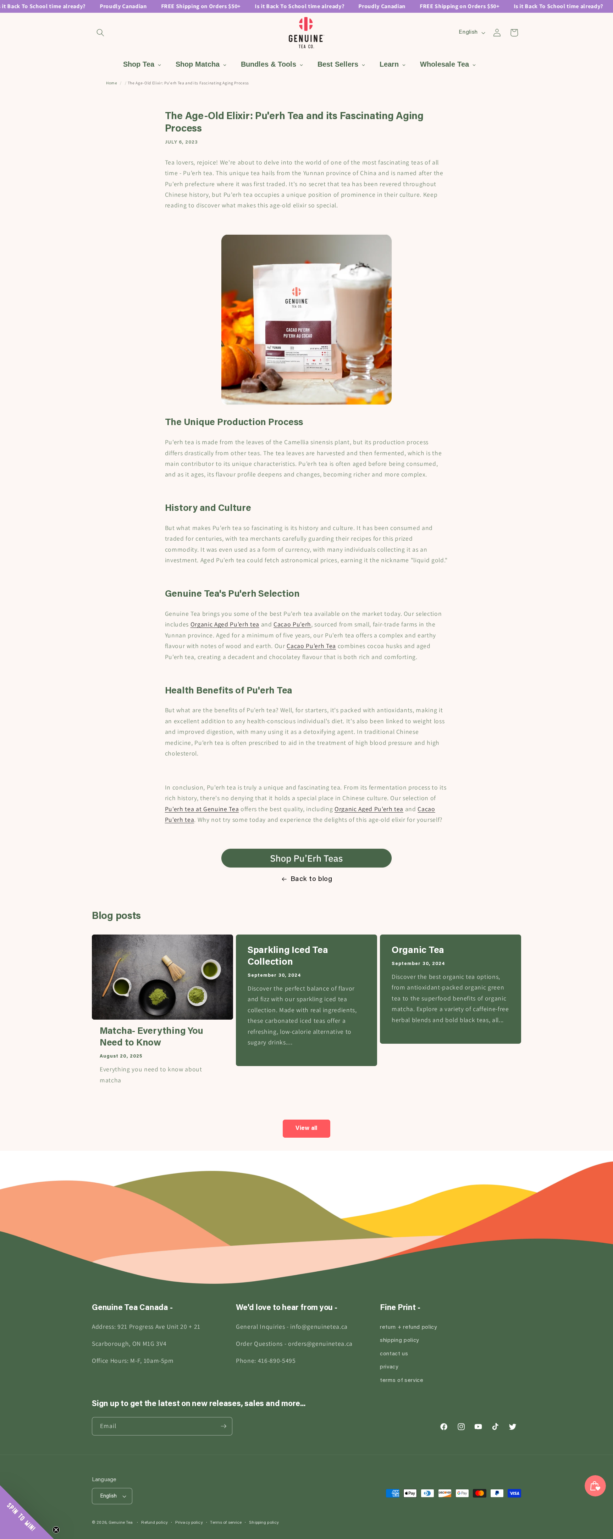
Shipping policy (264, 1523)
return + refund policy (408, 1327)
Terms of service (226, 1523)
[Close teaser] (56, 1529)
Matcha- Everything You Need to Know (151, 1037)
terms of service (402, 1380)
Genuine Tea (121, 1523)
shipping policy (399, 1340)
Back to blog (311, 879)
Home (111, 82)
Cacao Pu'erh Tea (311, 646)
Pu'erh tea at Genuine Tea (202, 809)
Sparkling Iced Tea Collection (288, 956)
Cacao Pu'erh (292, 624)
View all (306, 1128)
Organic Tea (418, 950)
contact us (394, 1353)
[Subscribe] (223, 1426)
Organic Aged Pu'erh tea (224, 624)
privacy (389, 1367)
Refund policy (154, 1523)
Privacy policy (189, 1523)
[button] (100, 32)
